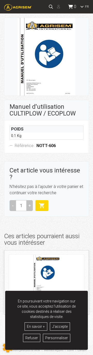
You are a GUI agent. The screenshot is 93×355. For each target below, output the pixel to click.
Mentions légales (53, 350)
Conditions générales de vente (23, 350)
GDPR (70, 350)
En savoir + (36, 326)
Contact (82, 350)
